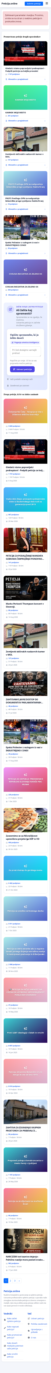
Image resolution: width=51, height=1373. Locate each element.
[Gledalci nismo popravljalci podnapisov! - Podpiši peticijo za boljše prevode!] (25, 61)
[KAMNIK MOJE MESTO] (25, 104)
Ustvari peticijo (24, 369)
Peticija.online (10, 3)
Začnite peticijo (34, 4)
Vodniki (8, 1313)
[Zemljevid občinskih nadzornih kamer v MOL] (25, 147)
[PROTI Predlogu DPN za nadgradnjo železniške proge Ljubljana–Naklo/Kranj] (25, 191)
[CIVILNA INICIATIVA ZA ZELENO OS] (25, 278)
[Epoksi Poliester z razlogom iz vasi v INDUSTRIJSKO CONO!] (25, 235)
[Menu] (46, 3)
